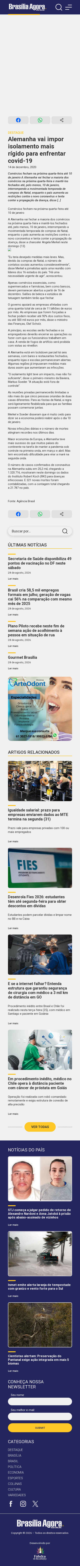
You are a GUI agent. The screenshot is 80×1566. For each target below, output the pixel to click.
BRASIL (13, 1461)
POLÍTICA (14, 1467)
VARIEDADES (17, 1495)
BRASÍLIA (14, 1455)
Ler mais (13, 578)
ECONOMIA (16, 1472)
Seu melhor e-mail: (23, 1410)
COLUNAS (15, 1484)
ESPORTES (15, 1478)
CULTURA (14, 1489)
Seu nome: (17, 1395)
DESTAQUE (15, 1450)
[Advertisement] (40, 65)
